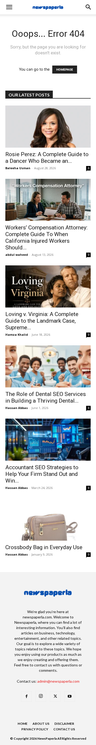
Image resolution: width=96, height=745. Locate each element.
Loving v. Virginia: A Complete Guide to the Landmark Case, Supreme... (41, 321)
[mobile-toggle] (9, 7)
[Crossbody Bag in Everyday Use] (48, 520)
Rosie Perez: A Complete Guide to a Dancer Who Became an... (47, 157)
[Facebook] (26, 696)
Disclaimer (64, 724)
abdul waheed (16, 255)
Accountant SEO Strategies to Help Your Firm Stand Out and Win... (41, 474)
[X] (55, 696)
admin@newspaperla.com (58, 681)
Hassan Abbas (16, 408)
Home (22, 724)
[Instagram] (40, 696)
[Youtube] (69, 696)
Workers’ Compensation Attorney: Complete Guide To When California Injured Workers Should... (46, 237)
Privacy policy (34, 729)
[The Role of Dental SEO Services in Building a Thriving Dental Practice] (48, 366)
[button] (88, 7)
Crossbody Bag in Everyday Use (44, 547)
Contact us (64, 729)
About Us (41, 724)
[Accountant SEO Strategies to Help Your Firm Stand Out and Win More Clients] (48, 440)
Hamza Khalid (16, 335)
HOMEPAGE (64, 69)
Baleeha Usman (17, 168)
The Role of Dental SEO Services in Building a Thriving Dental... (45, 397)
